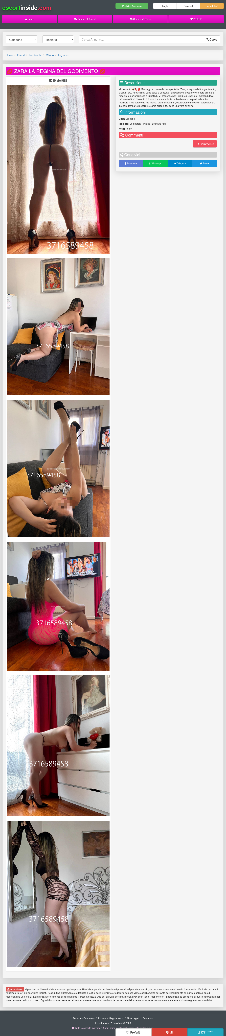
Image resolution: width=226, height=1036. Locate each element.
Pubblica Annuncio (132, 6)
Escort (21, 55)
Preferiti (197, 19)
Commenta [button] (206, 144)
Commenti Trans (142, 19)
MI (171, 1032)
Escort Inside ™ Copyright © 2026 (113, 1023)
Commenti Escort (86, 19)
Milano (50, 55)
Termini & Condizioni (83, 1018)
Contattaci (148, 1018)
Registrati (188, 6)
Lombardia (35, 55)
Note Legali (133, 1018)
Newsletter (212, 6)
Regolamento (116, 1018)
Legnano (63, 55)
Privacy (102, 1018)
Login (165, 6)
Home (30, 19)
